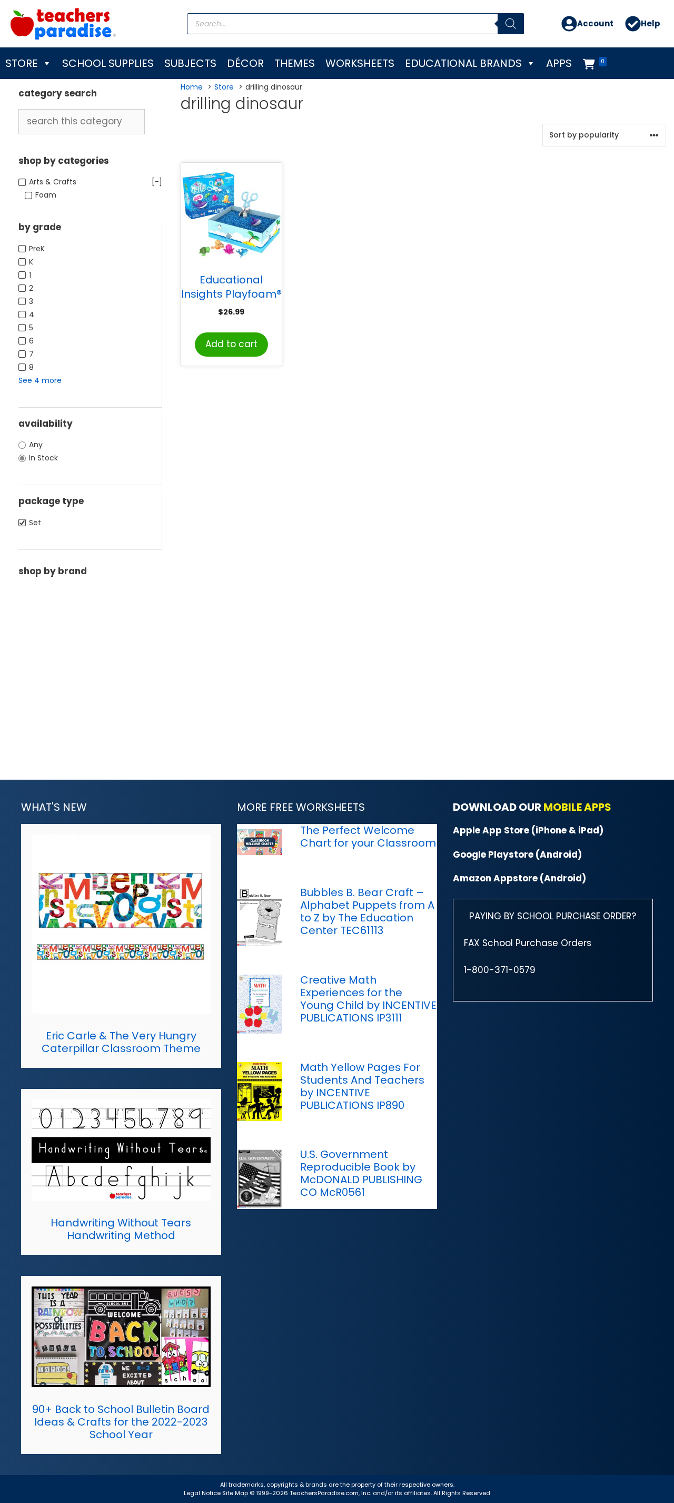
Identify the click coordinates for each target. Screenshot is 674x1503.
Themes (294, 63)
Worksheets (359, 63)
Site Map (236, 1493)
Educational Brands (463, 63)
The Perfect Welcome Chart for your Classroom (368, 836)
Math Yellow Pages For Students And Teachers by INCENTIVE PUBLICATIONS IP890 (362, 1086)
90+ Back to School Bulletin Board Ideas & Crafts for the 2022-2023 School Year (121, 1422)
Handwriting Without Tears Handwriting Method (121, 1229)
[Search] (511, 23)
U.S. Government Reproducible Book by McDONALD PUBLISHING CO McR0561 (361, 1173)
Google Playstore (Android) (517, 854)
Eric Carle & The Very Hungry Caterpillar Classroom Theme (121, 1042)
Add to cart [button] (231, 344)
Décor (245, 63)
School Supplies (108, 63)
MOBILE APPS (577, 807)
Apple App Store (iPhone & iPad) (528, 830)
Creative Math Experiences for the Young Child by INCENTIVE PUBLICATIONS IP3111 (368, 999)
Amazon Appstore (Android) (519, 878)
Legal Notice (202, 1493)
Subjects (190, 63)
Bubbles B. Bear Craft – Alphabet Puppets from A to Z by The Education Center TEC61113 (367, 911)
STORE (21, 63)
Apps (559, 63)
